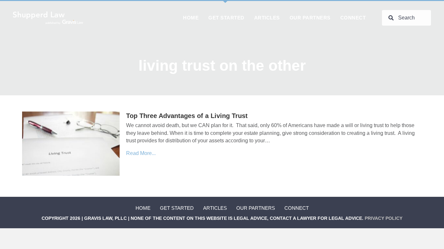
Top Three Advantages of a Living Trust (187, 115)
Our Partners (255, 208)
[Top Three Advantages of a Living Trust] (71, 143)
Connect (296, 208)
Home (143, 208)
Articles (215, 208)
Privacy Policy (383, 218)
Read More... (141, 153)
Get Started (177, 208)
